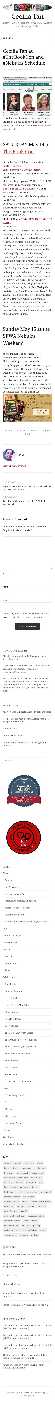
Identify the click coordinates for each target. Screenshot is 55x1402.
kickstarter (32, 1192)
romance (42, 1206)
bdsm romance (27, 1168)
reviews (30, 1206)
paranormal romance (40, 1201)
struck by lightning (31, 1225)
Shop (5, 1088)
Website (7, 600)
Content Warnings (14, 894)
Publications (9, 977)
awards (18, 1163)
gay (40, 1182)
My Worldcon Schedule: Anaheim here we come (27, 711)
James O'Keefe (10, 1365)
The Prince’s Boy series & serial (21, 1039)
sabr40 (24, 1211)
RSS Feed (11, 1247)
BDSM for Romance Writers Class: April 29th (25, 1305)
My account (10, 1116)
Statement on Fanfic (15, 914)
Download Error (13, 1123)
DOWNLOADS (10, 942)
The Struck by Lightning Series (20, 1046)
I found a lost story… (13, 735)
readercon (9, 1206)
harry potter (10, 1187)
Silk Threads (11, 1074)
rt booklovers (10, 1211)
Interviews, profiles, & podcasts (20, 900)
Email (7, 587)
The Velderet (11, 1060)
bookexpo (24, 430)
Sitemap (7, 1130)
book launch (22, 1173)
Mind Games (11, 1012)
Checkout (9, 1109)
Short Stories (11, 1026)
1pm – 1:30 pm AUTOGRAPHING (22, 169)
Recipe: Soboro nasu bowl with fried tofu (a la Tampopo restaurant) (26, 1265)
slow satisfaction (12, 1220)
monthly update (11, 1201)
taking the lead (11, 1230)
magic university (12, 1196)
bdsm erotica (10, 1168)
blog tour (41, 1168)
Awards (8, 880)
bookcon (13, 430)
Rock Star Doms (13, 1019)
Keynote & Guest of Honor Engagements (26, 921)
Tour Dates (8, 1137)
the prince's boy (29, 1230)
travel (43, 1230)
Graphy (41, 1392)
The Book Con (18, 152)
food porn (31, 1182)
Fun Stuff (7, 949)
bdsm (39, 1163)
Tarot (7, 970)
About (6, 873)
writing (34, 1235)
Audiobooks (10, 984)
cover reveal (37, 1173)
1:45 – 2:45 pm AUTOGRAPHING (21, 188)
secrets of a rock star (14, 1216)
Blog (5, 928)
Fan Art (8, 956)
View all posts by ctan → (16, 465)
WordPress (24, 1392)
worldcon (23, 1235)
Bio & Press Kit (12, 887)
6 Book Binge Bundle (15, 1095)
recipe (20, 1206)
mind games (28, 1196)
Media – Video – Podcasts (18, 907)
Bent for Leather (13, 991)
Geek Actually (11, 998)
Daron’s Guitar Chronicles (18, 1081)
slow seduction (30, 1220)
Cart (7, 1102)
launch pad (46, 1192)
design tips (36, 1177)
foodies (19, 1182)
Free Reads (10, 963)
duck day (8, 1182)
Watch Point (11, 1067)
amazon (7, 1163)
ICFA (21, 1192)
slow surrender (11, 1225)
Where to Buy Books (13, 1144)
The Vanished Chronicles (17, 1053)
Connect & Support (12, 935)
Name (6, 573)
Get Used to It (10, 728)
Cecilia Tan (27, 17)
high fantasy (10, 1192)
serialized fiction (36, 1216)
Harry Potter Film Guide (17, 1005)
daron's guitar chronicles (16, 1177)
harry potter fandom (29, 1187)
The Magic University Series (19, 1032)
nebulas (34, 430)
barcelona (29, 1163)
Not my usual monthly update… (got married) (23, 1366)
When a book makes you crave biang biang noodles (24, 1294)
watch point (9, 1235)
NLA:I (25, 1201)
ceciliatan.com (12, 659)
